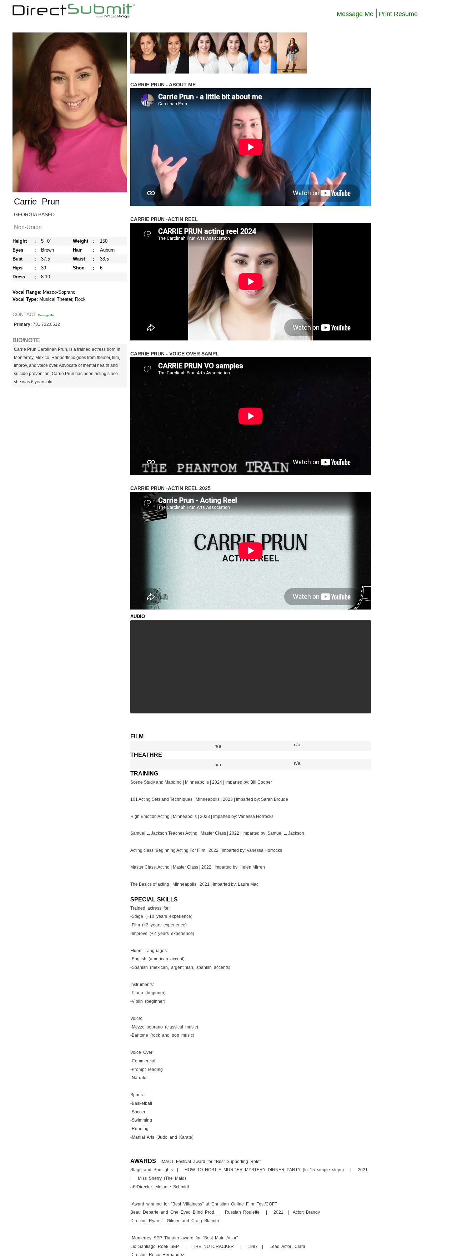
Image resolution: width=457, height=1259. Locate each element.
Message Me (355, 13)
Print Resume (398, 13)
